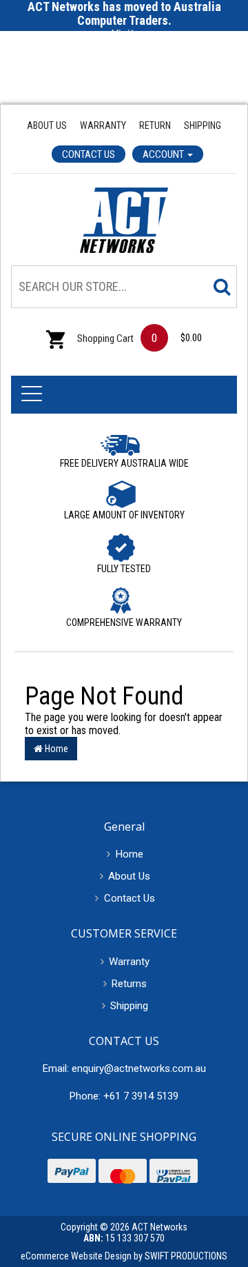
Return (155, 125)
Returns (129, 983)
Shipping (202, 125)
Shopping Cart (104, 338)
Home (55, 748)
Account (164, 154)
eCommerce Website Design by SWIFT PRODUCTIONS (124, 1255)
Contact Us (88, 154)
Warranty (103, 125)
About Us (47, 125)
